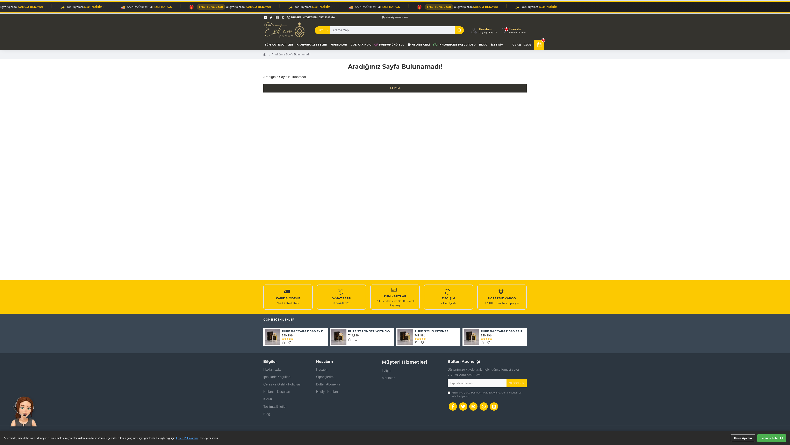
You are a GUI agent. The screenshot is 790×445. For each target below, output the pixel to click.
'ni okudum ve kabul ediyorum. (487, 394)
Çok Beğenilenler (278, 319)
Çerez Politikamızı (187, 438)
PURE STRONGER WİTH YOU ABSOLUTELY (370, 331)
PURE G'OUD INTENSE (431, 331)
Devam (395, 88)
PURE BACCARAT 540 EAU (501, 331)
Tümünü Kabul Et (771, 438)
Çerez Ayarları (743, 438)
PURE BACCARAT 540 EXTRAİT (304, 331)
